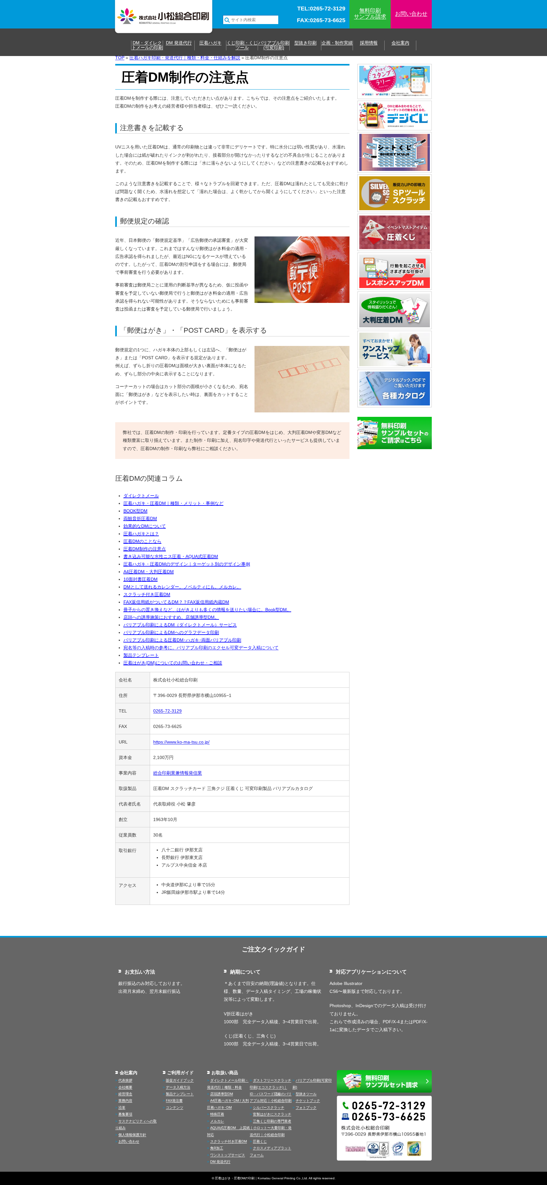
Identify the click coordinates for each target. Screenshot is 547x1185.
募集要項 (125, 1114)
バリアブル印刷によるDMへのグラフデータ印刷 (171, 632)
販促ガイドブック (180, 1080)
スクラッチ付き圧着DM (146, 594)
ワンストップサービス (227, 1155)
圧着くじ (260, 1141)
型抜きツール (306, 1094)
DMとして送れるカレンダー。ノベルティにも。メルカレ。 (182, 586)
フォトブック (306, 1107)
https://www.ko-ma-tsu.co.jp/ (181, 741)
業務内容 (125, 1100)
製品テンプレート (141, 655)
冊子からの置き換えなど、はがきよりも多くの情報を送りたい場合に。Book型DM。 (207, 609)
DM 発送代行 (179, 43)
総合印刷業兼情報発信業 (177, 772)
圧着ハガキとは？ (141, 533)
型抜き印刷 (305, 43)
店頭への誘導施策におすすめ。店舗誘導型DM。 (171, 617)
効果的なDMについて (144, 526)
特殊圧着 (217, 1114)
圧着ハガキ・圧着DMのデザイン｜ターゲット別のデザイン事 (184, 564)
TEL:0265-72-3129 (321, 9)
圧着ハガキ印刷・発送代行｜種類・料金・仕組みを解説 (184, 57)
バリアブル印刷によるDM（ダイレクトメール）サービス (180, 624)
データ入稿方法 (178, 1087)
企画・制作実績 (337, 43)
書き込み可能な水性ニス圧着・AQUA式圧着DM (170, 556)
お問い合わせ (411, 14)
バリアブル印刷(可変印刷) (273, 45)
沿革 (121, 1107)
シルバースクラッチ (268, 1107)
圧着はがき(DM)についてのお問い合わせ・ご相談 (172, 662)
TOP (119, 57)
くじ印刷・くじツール (242, 45)
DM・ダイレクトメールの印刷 (147, 45)
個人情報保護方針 (132, 1135)
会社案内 (400, 43)
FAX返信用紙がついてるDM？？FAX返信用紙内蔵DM (176, 602)
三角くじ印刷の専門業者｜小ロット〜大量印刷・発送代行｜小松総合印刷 (271, 1128)
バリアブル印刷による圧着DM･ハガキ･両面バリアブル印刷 (182, 640)
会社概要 (125, 1087)
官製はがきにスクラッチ (272, 1114)
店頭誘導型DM (221, 1094)
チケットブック (308, 1100)
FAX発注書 (174, 1100)
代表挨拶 (125, 1080)
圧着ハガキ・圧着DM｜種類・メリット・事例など (173, 503)
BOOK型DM (135, 510)
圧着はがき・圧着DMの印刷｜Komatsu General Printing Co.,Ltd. (261, 1178)
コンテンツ (174, 1107)
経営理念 (125, 1094)
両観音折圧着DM (140, 518)
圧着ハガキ (210, 43)
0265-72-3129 (167, 710)
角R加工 (216, 1148)
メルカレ (217, 1121)
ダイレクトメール (141, 495)
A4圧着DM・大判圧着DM (148, 571)
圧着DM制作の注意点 (144, 548)
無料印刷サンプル (370, 14)
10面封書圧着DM (140, 579)
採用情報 (369, 43)
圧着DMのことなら (142, 541)
